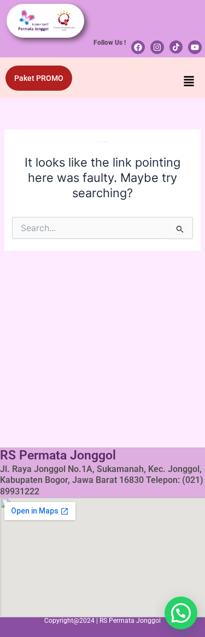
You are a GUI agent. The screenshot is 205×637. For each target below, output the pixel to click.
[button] (189, 82)
